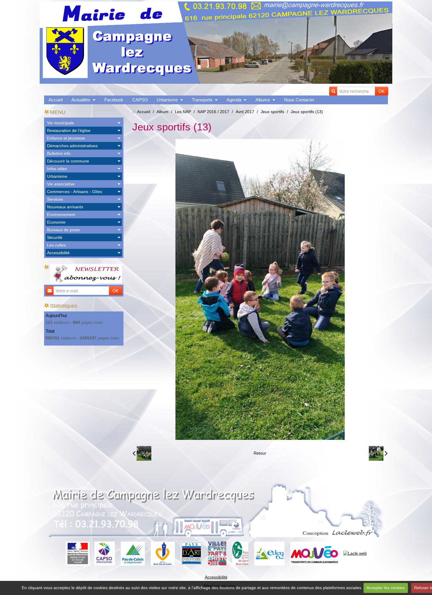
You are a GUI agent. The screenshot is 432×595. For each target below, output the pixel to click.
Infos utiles (57, 168)
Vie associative (61, 184)
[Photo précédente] (142, 453)
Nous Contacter (299, 99)
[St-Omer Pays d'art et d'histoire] (191, 553)
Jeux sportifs (272, 111)
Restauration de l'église (69, 130)
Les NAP (183, 111)
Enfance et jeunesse (66, 138)
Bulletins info (59, 153)
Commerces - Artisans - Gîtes (74, 191)
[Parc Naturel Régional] (240, 553)
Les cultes (56, 245)
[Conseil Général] (133, 553)
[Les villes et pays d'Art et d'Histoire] (217, 553)
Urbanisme (167, 99)
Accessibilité (58, 252)
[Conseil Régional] (163, 553)
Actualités (80, 99)
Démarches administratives (72, 145)
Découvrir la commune (68, 161)
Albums (262, 99)
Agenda (234, 99)
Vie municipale (60, 122)
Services (55, 199)
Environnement (61, 214)
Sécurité (54, 237)
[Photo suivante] (378, 453)
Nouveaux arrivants (65, 207)
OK (381, 91)
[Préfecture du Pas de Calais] (78, 553)
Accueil (55, 99)
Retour (260, 453)
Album (162, 111)
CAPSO (140, 99)
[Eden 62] (269, 553)
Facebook (113, 99)
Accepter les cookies (385, 587)
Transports (202, 99)
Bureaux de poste (63, 229)
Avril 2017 (245, 111)
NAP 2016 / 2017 (213, 111)
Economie (56, 222)
